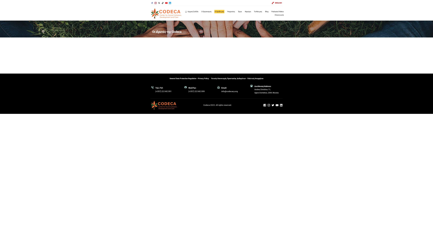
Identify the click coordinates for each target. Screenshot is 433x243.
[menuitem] (192, 11)
